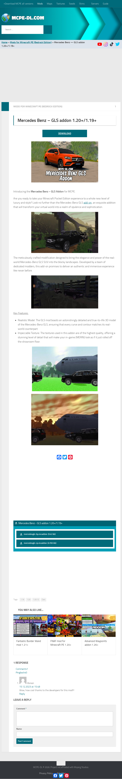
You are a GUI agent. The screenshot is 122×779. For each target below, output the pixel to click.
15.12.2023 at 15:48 (29, 686)
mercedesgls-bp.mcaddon (39, 534)
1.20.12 (36, 599)
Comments (22, 669)
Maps (49, 3)
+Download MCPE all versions (18, 3)
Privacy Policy (46, 773)
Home (4, 42)
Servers (94, 3)
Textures (60, 3)
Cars (43, 599)
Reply (22, 694)
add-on (88, 202)
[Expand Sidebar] (5, 106)
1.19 (22, 599)
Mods (40, 3)
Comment (21, 709)
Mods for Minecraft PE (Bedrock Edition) (31, 42)
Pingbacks (21, 672)
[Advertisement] (61, 71)
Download (64, 133)
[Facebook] (59, 457)
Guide (105, 3)
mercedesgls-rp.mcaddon (40, 543)
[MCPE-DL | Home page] (22, 17)
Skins (82, 3)
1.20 (28, 599)
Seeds (72, 3)
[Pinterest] (70, 457)
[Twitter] (65, 457)
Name (19, 729)
